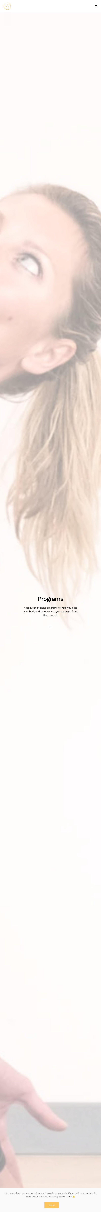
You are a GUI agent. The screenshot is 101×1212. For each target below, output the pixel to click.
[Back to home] (7, 6)
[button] (96, 6)
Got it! (51, 1205)
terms (69, 1196)
